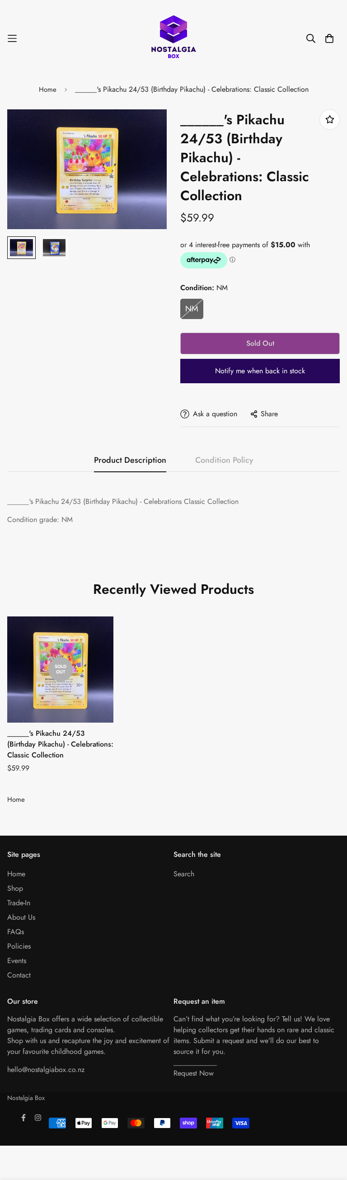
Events (16, 960)
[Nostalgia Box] (173, 38)
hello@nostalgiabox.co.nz (45, 1069)
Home (47, 89)
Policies (19, 946)
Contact (19, 975)
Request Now (194, 1073)
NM (191, 309)
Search (184, 874)
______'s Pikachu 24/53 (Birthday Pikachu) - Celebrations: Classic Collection (60, 744)
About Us (21, 917)
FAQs (15, 931)
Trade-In (18, 903)
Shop (15, 888)
